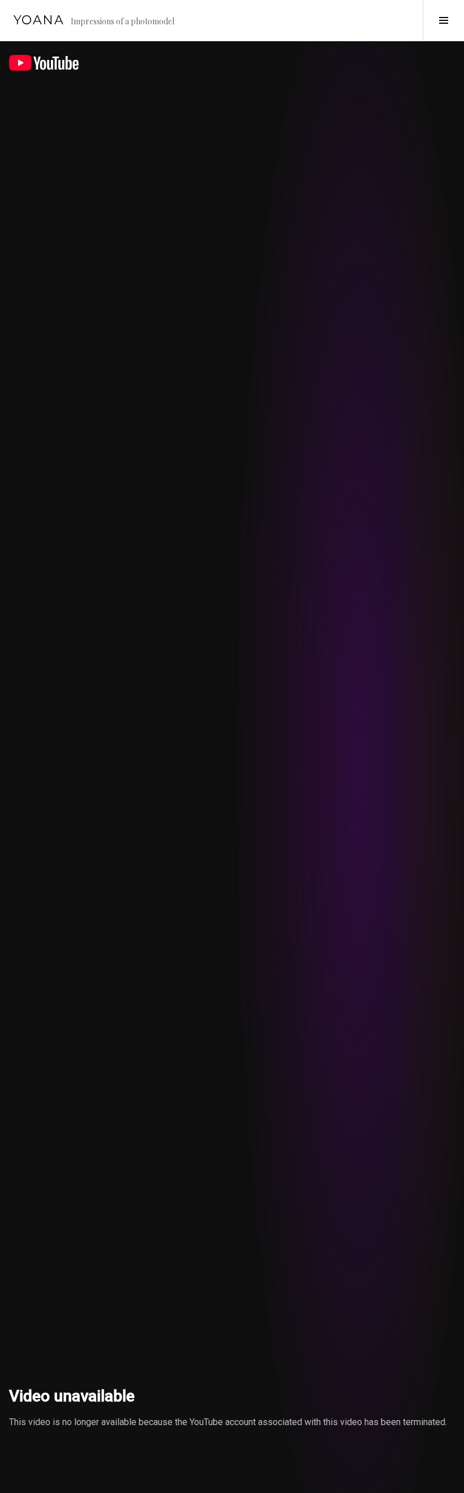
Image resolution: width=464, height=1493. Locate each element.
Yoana (39, 20)
